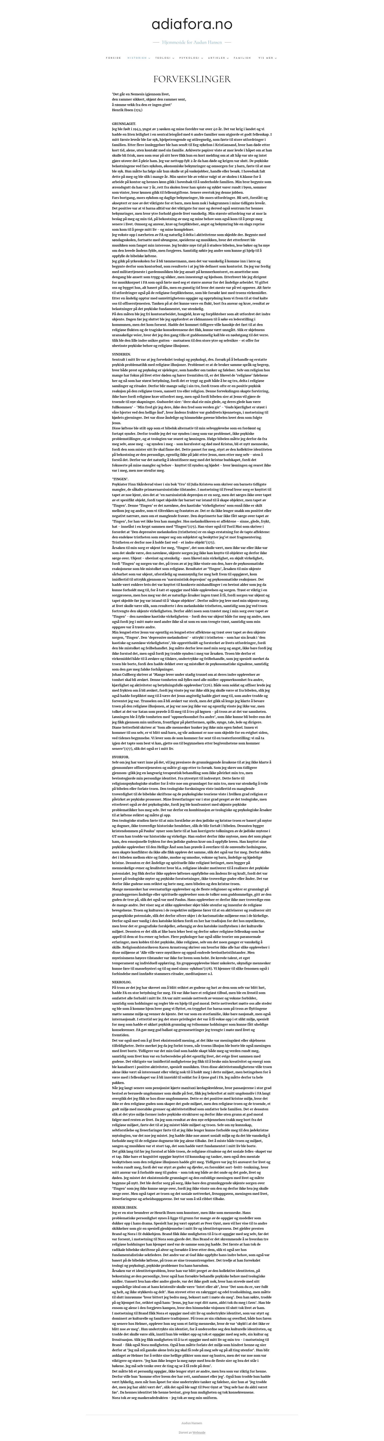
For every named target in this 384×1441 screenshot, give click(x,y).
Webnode (199, 1432)
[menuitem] (115, 58)
